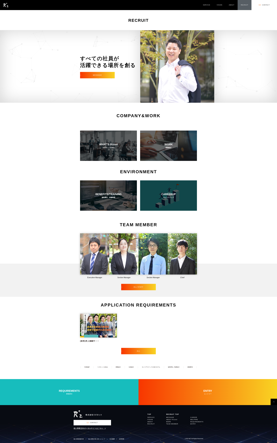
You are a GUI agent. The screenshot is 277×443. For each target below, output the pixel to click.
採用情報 (121, 439)
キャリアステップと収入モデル (151, 367)
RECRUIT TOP (172, 414)
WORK (168, 422)
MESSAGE (170, 417)
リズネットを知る (102, 367)
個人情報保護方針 (79, 439)
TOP (149, 414)
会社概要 (112, 439)
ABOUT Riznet (171, 419)
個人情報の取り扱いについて (96, 439)
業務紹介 (118, 367)
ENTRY (193, 424)
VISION (219, 5)
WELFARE (194, 419)
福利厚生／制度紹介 (174, 367)
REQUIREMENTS (196, 422)
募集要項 (190, 367)
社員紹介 (131, 367)
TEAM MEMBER (172, 424)
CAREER (193, 417)
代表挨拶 (86, 367)
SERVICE (206, 5)
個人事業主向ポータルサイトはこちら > (90, 428)
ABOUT (231, 5)
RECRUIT (244, 5)
